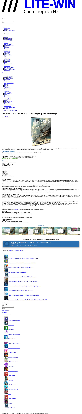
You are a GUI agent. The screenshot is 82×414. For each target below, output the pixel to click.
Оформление (7, 64)
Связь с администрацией (9, 30)
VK (13, 250)
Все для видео (7, 59)
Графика (6, 46)
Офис (5, 56)
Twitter (21, 250)
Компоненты (7, 66)
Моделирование (7, 68)
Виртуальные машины (9, 67)
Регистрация (7, 28)
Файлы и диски (7, 54)
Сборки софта (7, 61)
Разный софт (7, 70)
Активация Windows (8, 40)
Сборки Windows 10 (8, 39)
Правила (6, 29)
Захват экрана (7, 51)
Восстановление (8, 63)
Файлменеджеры (8, 55)
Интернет (6, 47)
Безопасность (7, 41)
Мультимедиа (7, 58)
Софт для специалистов (9, 69)
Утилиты (6, 43)
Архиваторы (7, 52)
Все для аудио (7, 60)
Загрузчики (6, 49)
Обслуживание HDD (9, 45)
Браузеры (6, 48)
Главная (6, 37)
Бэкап (5, 62)
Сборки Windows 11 (8, 38)
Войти (5, 26)
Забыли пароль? (5, 310)
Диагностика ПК (8, 44)
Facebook (17, 250)
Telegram (10, 250)
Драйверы (6, 53)
